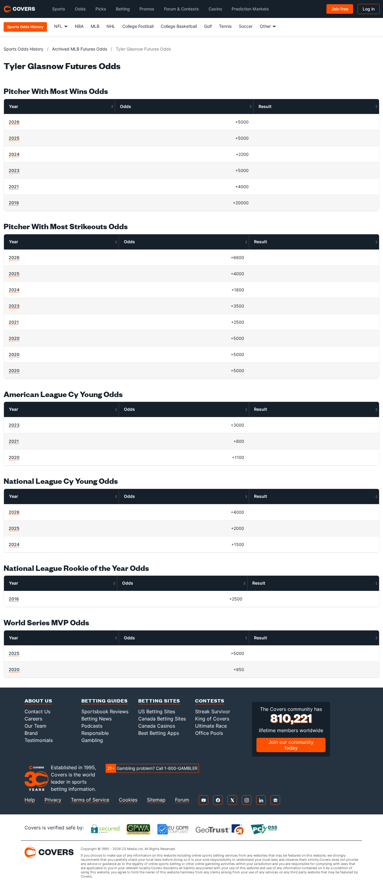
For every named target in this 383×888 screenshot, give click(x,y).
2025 (14, 138)
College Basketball (179, 26)
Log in (369, 8)
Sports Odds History (23, 48)
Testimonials (39, 740)
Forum (182, 800)
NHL (111, 26)
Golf (208, 26)
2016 (14, 598)
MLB (95, 26)
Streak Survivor (212, 711)
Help (30, 800)
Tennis (225, 26)
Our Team (35, 726)
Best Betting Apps (158, 733)
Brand (31, 733)
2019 (14, 202)
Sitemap (156, 800)
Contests (209, 700)
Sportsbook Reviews (104, 711)
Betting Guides (104, 700)
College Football (137, 26)
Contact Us (37, 711)
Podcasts (91, 726)
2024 (14, 154)
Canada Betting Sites (162, 719)
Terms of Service (90, 800)
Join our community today (291, 745)
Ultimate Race (211, 726)
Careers (33, 719)
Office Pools (209, 733)
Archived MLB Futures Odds (79, 48)
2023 (14, 170)
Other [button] (265, 26)
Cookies (128, 800)
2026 (14, 121)
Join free (339, 8)
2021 (14, 186)
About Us (38, 700)
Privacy (53, 800)
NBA (79, 26)
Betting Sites (159, 700)
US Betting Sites (156, 711)
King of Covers (212, 719)
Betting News (96, 719)
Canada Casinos (156, 726)
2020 (14, 338)
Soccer (246, 26)
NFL (58, 26)
